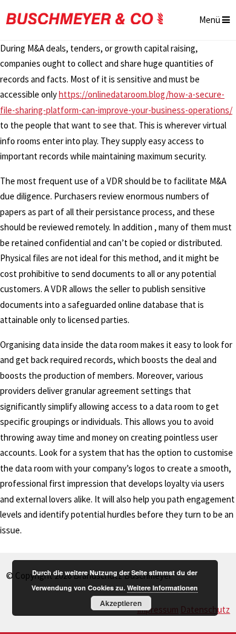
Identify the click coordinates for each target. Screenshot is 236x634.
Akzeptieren (121, 603)
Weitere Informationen (162, 587)
